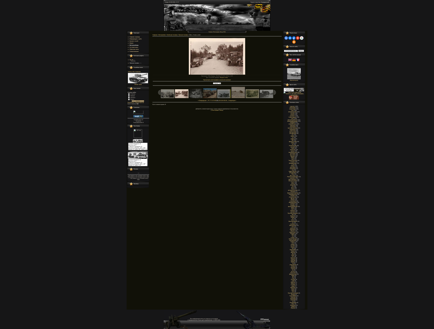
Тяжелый (292, 125)
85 (224, 100)
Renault (293, 191)
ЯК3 (292, 235)
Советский (292, 109)
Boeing (293, 294)
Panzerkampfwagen (292, 176)
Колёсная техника (172, 35)
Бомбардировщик (292, 121)
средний (292, 122)
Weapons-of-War (224, 77)
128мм (293, 306)
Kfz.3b (131, 59)
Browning (293, 298)
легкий (292, 113)
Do (292, 186)
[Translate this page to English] (290, 61)
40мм (293, 275)
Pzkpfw (293, 195)
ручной (293, 147)
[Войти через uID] (286, 38)
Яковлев (292, 216)
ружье (292, 151)
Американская (293, 152)
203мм (293, 266)
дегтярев (292, 153)
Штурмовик (292, 172)
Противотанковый (293, 293)
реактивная (293, 264)
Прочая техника (134, 63)
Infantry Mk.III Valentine (134, 71)
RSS (224, 31)
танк (292, 110)
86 (226, 100)
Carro (292, 182)
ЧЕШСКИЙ (293, 249)
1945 (292, 148)
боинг (293, 289)
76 (208, 100)
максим (293, 260)
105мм (293, 166)
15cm (292, 220)
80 (215, 100)
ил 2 (293, 256)
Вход (221, 31)
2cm (293, 291)
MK (293, 140)
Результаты (131, 102)
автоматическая (292, 190)
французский (292, 141)
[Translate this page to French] (298, 61)
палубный (292, 168)
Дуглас (293, 198)
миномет (292, 178)
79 (213, 100)
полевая (292, 224)
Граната (292, 210)
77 (210, 100)
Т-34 (292, 164)
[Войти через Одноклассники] (294, 42)
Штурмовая (293, 302)
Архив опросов (139, 102)
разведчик (293, 129)
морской (292, 228)
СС (293, 134)
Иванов (293, 308)
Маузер (293, 252)
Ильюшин (293, 305)
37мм (292, 143)
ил (293, 301)
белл (293, 290)
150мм (293, 217)
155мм (293, 247)
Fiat (293, 278)
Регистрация (216, 31)
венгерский (292, 240)
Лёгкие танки (138, 84)
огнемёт (292, 203)
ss (292, 137)
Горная (293, 268)
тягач (292, 183)
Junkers (292, 241)
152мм (293, 199)
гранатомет (292, 232)
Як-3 (292, 209)
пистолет (292, 155)
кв (293, 263)
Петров (293, 279)
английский (292, 133)
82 (219, 100)
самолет (292, 106)
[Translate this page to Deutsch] (294, 61)
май (293, 281)
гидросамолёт (293, 171)
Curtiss (293, 237)
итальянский (292, 145)
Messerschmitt (293, 180)
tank (292, 159)
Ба (292, 248)
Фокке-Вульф (292, 239)
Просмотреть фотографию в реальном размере (217, 80)
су (292, 222)
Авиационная (292, 163)
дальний (292, 184)
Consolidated (293, 295)
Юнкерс (292, 233)
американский (292, 111)
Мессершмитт (293, 179)
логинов (293, 267)
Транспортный (293, 160)
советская (293, 130)
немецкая (292, 126)
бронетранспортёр (292, 193)
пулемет (292, 115)
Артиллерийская (292, 120)
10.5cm (293, 271)
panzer (293, 283)
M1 (293, 276)
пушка (292, 114)
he (292, 144)
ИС (293, 253)
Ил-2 (292, 187)
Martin (293, 251)
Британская (292, 225)
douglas (292, 205)
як (292, 218)
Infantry (293, 259)
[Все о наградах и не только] (294, 99)
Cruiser (293, 161)
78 (212, 100)
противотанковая (293, 128)
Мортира (292, 287)
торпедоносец (293, 194)
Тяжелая (293, 297)
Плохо (132, 99)
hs (293, 270)
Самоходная (292, 117)
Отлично (132, 94)
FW (293, 243)
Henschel (293, 272)
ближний (293, 299)
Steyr (292, 304)
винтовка (292, 167)
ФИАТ (293, 255)
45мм (292, 207)
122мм (293, 244)
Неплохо (132, 97)
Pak (293, 174)
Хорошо (132, 95)
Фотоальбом (162, 35)
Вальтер (293, 258)
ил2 (293, 226)
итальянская (292, 197)
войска (293, 138)
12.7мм (293, 245)
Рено (292, 189)
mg (293, 170)
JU (292, 236)
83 (221, 100)
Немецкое (293, 229)
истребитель (292, 124)
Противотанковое (293, 213)
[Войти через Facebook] (294, 38)
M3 (293, 214)
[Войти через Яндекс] (297, 38)
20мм (292, 157)
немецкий (292, 107)
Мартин (293, 282)
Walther (293, 262)
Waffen (293, 136)
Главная (210, 31)
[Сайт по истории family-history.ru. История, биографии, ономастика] (294, 95)
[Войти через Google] (301, 38)
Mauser (293, 230)
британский (292, 132)
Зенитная (292, 149)
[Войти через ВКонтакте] (290, 38)
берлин (293, 156)
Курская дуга (294, 80)
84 (222, 100)
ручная (293, 212)
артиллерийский (292, 206)
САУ (292, 118)
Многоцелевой (293, 221)
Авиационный (293, 202)
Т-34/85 (293, 285)
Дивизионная (293, 274)
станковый (293, 201)
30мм (293, 286)
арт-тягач (292, 175)
